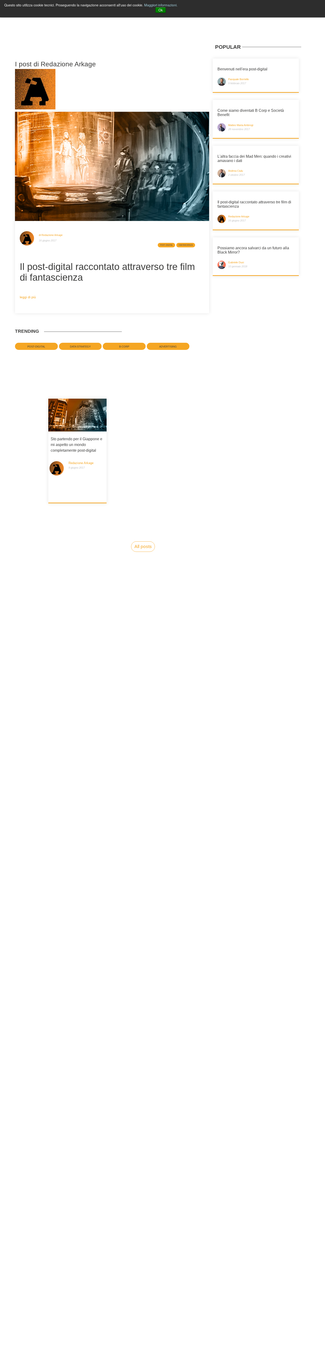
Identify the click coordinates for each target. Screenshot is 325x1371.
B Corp (124, 346)
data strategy (80, 346)
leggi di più (28, 297)
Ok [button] (160, 10)
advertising (168, 346)
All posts (143, 546)
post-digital (166, 245)
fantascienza (186, 245)
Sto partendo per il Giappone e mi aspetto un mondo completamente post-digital (76, 444)
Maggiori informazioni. (160, 5)
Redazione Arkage (81, 465)
